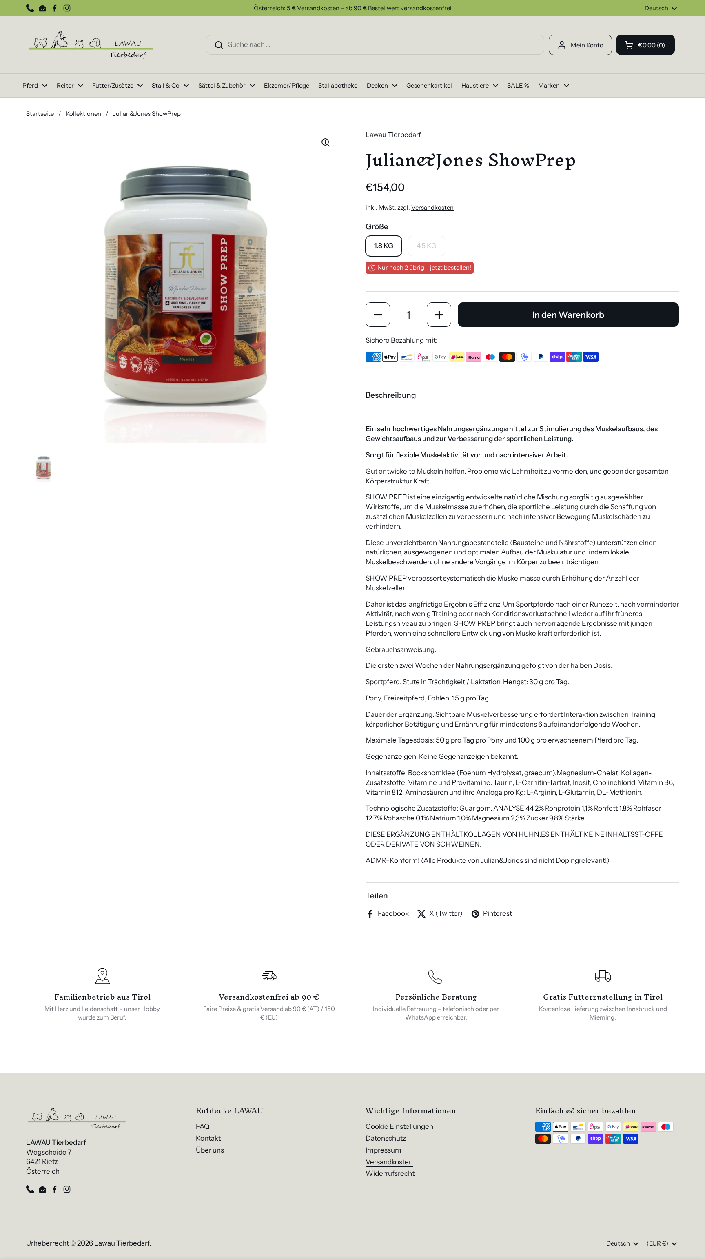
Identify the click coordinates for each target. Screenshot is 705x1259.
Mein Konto (587, 45)
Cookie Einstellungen (399, 1126)
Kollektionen (83, 113)
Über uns (210, 1150)
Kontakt (208, 1138)
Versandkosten (432, 207)
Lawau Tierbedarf (121, 1243)
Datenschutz (386, 1138)
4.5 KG (427, 246)
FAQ (202, 1126)
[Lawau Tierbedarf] (91, 44)
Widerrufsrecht (390, 1173)
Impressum (383, 1150)
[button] (645, 45)
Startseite (40, 113)
